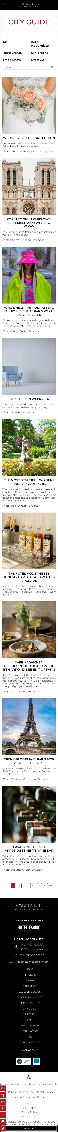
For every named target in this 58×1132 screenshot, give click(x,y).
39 (50, 885)
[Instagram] (3, 1122)
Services (30, 975)
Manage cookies (29, 1116)
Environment (29, 1025)
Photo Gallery (29, 1003)
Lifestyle (37, 60)
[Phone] (3, 1095)
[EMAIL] (3, 1102)
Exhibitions (39, 53)
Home (30, 969)
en (3, 1088)
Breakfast (30, 986)
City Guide (30, 1008)
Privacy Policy (30, 1042)
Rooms (29, 980)
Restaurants (12, 53)
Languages (27, 1050)
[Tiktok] (3, 1128)
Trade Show (12, 60)
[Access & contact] (3, 1108)
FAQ (29, 1020)
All (5, 42)
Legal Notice (30, 1031)
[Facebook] (3, 1115)
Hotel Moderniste (40, 43)
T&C (30, 1036)
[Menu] (6, 5)
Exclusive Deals (30, 991)
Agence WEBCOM (34, 1097)
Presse (30, 1014)
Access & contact (29, 997)
